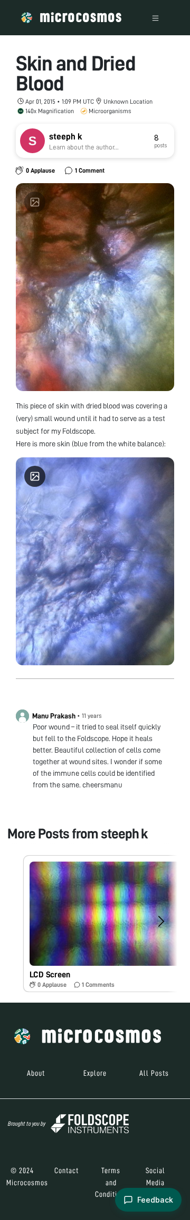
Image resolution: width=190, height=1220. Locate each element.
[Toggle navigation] (155, 17)
